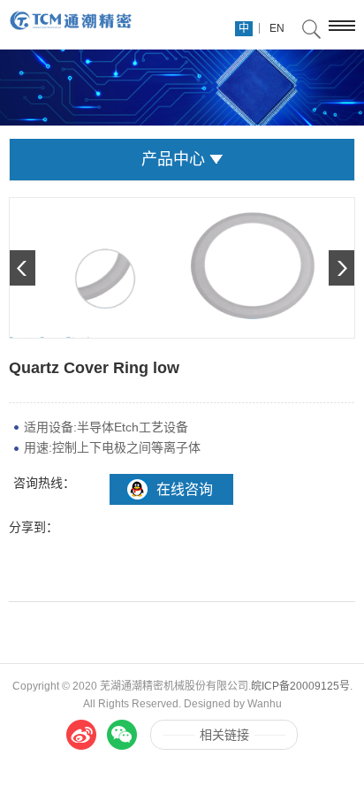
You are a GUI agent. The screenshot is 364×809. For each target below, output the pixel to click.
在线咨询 (184, 489)
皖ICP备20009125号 (300, 686)
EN (276, 28)
